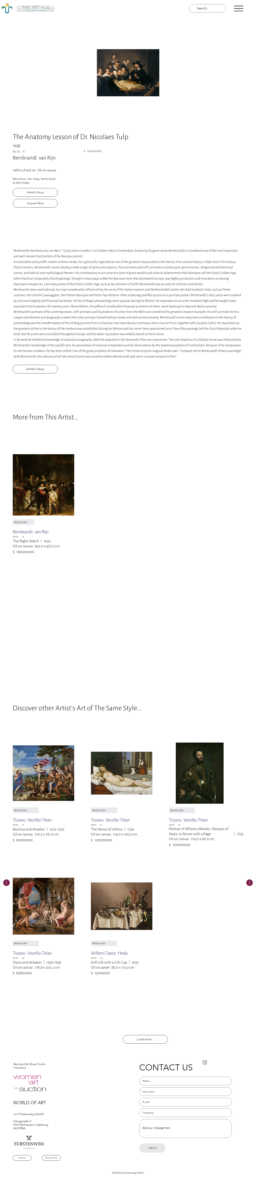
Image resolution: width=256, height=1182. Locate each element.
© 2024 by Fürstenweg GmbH (128, 1172)
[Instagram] (205, 1062)
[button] (238, 8)
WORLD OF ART (29, 1102)
